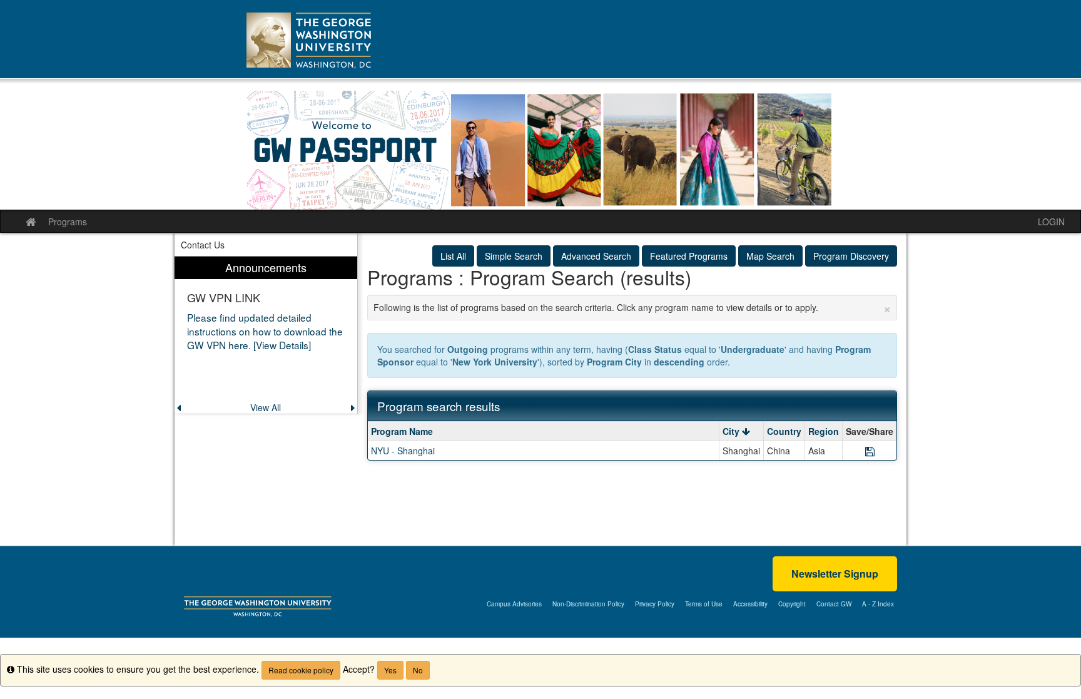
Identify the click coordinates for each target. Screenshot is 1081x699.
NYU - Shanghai (403, 450)
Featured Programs (689, 256)
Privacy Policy (654, 604)
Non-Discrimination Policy (588, 604)
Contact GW (833, 604)
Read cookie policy (300, 670)
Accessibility (750, 604)
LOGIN (1051, 221)
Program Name (402, 431)
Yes (390, 670)
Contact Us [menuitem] (203, 244)
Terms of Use (704, 604)
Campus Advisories (514, 604)
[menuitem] (266, 335)
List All (453, 256)
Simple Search (513, 256)
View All (265, 407)
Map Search (770, 256)
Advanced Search (596, 256)
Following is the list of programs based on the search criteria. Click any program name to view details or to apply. (632, 307)
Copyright (792, 604)
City (732, 431)
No (418, 670)
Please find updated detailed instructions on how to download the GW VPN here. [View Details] (265, 331)
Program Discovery (851, 256)
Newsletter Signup (834, 573)
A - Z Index (878, 604)
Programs (67, 221)
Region (823, 431)
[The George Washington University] (258, 605)
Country (784, 431)
